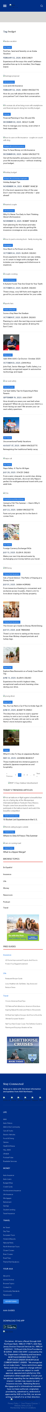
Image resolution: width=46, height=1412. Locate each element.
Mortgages (8, 245)
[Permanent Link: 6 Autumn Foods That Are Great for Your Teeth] (10, 274)
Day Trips (6, 1231)
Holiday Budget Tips (11, 182)
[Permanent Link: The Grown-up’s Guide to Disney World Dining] (11, 616)
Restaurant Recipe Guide (13, 978)
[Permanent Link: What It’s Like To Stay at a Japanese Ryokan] (11, 744)
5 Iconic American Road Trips (15, 1001)
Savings (7, 114)
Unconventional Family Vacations (17, 442)
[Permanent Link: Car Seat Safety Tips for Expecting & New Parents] (9, 381)
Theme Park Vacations (11, 574)
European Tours (9, 1235)
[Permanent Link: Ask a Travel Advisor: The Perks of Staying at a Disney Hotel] (7, 568)
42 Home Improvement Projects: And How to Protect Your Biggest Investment (21, 962)
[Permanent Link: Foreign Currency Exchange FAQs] (11, 539)
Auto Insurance (8, 1175)
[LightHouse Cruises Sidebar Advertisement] (23, 1062)
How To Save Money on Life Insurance (19, 150)
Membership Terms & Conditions (23, 1408)
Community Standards (11, 1291)
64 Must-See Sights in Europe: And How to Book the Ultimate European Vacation (23, 1017)
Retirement (7, 1202)
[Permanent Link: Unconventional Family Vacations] (11, 432)
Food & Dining (9, 499)
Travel (6, 750)
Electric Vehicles (9, 1134)
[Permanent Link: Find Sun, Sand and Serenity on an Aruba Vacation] (10, 41)
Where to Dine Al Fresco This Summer (20, 836)
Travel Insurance (9, 1213)
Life (5, 1112)
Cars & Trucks (8, 387)
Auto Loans (7, 1179)
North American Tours (11, 816)
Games (5, 1142)
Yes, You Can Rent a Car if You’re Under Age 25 (22, 706)
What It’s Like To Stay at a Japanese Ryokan (21, 754)
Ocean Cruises (8, 1250)
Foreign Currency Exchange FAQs (17, 548)
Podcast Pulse (8, 1157)
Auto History (7, 1123)
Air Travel (7, 47)
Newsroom (8, 355)
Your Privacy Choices (29, 1403)
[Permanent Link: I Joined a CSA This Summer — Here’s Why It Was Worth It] (5, 493)
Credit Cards (8, 1187)
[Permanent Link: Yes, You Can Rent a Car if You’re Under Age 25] (9, 696)
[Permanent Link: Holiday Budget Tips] (10, 172)
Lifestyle (6, 1154)
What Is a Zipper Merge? (14, 852)
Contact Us (7, 1287)
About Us (6, 1276)
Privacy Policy (13, 1403)
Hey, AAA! (7, 1150)
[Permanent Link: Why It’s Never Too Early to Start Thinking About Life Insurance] (10, 205)
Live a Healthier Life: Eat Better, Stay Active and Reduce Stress (21, 985)
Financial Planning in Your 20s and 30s (19, 118)
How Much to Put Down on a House (18, 249)
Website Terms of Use (22, 1406)
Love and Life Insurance (13, 86)
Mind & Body (19, 499)
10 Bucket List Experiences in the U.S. (20, 820)
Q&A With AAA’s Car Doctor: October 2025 (21, 359)
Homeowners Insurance (12, 1190)
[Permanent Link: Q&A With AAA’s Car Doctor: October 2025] (11, 349)
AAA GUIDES (9, 1311)
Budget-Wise (8, 146)
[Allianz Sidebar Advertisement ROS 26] (23, 940)
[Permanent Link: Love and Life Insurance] (11, 76)
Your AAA (8, 1269)
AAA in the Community (11, 1127)
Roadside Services (10, 1161)
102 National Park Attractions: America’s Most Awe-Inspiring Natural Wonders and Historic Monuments (23, 1008)
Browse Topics (8, 1283)
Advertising (11, 1301)
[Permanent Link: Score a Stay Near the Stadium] (8, 304)
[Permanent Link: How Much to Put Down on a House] (22, 239)
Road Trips (7, 667)
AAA (5, 1119)
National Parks (8, 1243)
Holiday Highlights (21, 178)
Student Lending (9, 1210)
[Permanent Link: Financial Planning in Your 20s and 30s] (23, 108)
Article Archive (8, 1280)
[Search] (42, 6)
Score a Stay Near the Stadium (15, 313)
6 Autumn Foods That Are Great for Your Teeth (23, 284)
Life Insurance (9, 82)
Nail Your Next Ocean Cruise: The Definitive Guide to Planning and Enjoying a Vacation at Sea (23, 1025)
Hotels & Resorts (9, 309)
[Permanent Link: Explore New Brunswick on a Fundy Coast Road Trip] (11, 661)
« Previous (9, 775)
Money (6, 1168)
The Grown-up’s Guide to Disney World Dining (22, 626)
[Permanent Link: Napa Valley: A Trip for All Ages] (7, 458)
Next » (38, 775)
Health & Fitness (9, 280)
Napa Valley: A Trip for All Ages (16, 468)
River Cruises (8, 1254)
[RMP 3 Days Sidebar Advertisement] (23, 783)
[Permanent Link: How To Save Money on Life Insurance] (23, 140)
